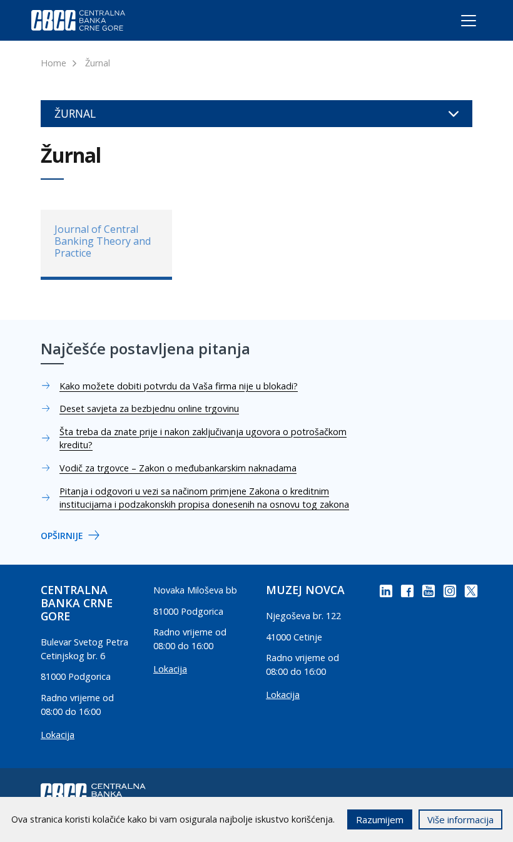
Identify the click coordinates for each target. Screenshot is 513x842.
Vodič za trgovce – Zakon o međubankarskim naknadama (178, 468)
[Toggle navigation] (457, 23)
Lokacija (57, 735)
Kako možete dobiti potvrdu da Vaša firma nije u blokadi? (178, 386)
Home (53, 63)
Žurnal (97, 63)
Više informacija (460, 819)
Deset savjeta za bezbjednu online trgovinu (149, 408)
